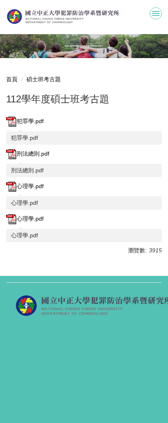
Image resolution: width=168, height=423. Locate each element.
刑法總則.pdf (33, 153)
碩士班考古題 (44, 79)
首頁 (12, 79)
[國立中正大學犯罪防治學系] (84, 16)
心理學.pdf (30, 186)
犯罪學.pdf (30, 121)
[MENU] (156, 13)
